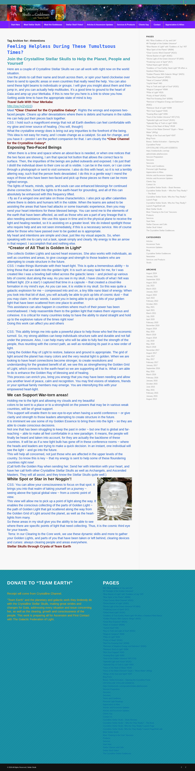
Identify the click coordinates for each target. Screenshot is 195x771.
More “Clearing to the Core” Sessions (161, 212)
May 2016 (150, 371)
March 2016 (151, 374)
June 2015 (150, 387)
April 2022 (150, 298)
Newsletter (150, 256)
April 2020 (150, 319)
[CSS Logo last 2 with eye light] (36, 12)
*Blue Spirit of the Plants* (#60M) (160, 50)
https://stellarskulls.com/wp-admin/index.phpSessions (125, 686)
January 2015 (151, 396)
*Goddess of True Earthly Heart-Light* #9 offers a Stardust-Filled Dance (132, 616)
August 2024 (151, 273)
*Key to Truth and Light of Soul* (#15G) (162, 86)
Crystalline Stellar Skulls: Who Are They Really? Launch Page (128, 726)
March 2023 (151, 289)
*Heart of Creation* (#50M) (157, 80)
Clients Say (151, 181)
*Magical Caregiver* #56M (157, 89)
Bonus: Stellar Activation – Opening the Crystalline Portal (126, 680)
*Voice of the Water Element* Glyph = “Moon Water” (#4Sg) (127, 671)
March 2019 (151, 335)
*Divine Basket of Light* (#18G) (159, 56)
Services (150, 218)
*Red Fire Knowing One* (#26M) (159, 99)
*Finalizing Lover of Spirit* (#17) (159, 62)
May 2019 (150, 332)
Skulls (148, 263)
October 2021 (151, 304)
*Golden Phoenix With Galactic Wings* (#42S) (165, 74)
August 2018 (151, 338)
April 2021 (150, 310)
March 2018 (151, 347)
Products (150, 215)
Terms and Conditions (155, 166)
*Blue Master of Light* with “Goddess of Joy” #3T (166, 47)
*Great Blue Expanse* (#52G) (158, 77)
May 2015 (150, 390)
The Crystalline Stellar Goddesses (160, 230)
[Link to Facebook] (181, 2)
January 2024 (151, 276)
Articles (149, 241)
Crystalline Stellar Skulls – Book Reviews (163, 187)
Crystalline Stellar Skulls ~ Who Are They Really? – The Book (128, 723)
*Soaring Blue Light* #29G (157, 114)
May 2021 (150, 307)
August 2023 (151, 283)
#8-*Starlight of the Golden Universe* (161, 43)
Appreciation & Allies (154, 172)
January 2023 (151, 292)
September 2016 (153, 368)
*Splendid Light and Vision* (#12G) (160, 120)
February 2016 (152, 378)
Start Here (150, 221)
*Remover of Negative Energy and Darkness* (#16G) (124, 646)
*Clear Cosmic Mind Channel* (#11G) (161, 53)
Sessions (150, 160)
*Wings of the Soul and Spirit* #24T (161, 135)
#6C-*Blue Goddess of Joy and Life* (161, 40)
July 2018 (150, 341)
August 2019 (151, 329)
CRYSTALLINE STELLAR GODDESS (162, 148)
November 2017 (152, 350)
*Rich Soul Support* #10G (157, 111)
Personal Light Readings (156, 169)
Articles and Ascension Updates (159, 175)
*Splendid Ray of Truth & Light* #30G (161, 123)
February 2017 (152, 362)
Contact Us (151, 184)
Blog (148, 250)
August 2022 (151, 295)
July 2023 (150, 286)
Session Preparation (154, 157)
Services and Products (155, 260)
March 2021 (151, 313)
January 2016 (151, 381)
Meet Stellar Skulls (154, 209)
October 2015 (151, 384)
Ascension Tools (153, 244)
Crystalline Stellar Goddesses (158, 253)
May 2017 (150, 359)
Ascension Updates (154, 247)
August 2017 (151, 353)
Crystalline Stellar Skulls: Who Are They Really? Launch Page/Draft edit (132, 729)
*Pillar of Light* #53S (154, 92)
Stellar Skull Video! (154, 227)
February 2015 (152, 393)
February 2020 (152, 322)
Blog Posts (150, 138)
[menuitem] (15, 24)
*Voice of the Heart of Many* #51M (160, 126)
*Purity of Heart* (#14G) (156, 96)
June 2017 (150, 356)
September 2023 (153, 279)
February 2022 (152, 301)
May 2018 (150, 344)
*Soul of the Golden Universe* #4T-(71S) (163, 117)
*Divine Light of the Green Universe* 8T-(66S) (165, 59)
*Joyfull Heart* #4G (154, 83)
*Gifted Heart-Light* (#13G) (157, 65)
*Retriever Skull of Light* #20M (159, 108)
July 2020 (150, 316)
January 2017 (151, 365)
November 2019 (152, 325)
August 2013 (151, 399)
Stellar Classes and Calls (156, 224)
